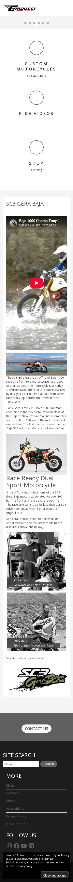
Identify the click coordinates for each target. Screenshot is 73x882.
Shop (10, 785)
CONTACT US (36, 728)
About (10, 801)
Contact (12, 793)
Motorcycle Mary (42, 428)
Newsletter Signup (20, 824)
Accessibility (15, 808)
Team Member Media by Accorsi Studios (24, 658)
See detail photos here (21, 519)
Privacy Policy (16, 816)
